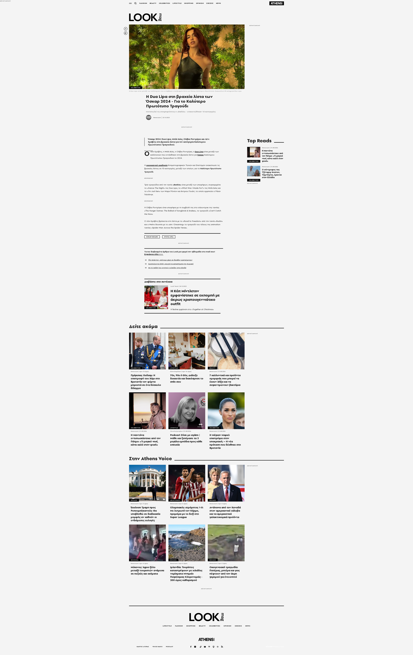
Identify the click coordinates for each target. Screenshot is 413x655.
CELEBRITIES (164, 3)
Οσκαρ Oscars (152, 237)
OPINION (200, 3)
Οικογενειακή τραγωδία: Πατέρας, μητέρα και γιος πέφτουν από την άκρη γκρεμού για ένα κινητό (225, 572)
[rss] (222, 646)
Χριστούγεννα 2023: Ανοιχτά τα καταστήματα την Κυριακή (170, 264)
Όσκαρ (200, 154)
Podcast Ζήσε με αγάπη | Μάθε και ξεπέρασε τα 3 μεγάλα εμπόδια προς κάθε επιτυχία (186, 439)
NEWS (218, 3)
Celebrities (135, 88)
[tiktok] (200, 646)
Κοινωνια (134, 560)
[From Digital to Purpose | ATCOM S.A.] (275, 646)
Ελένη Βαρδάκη (175, 371)
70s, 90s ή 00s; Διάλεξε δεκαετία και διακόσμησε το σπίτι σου (186, 378)
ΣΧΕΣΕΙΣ (209, 3)
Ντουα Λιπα (168, 237)
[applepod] (213, 646)
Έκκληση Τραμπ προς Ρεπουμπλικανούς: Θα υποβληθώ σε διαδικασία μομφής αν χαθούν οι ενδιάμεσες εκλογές (145, 514)
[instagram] (195, 646)
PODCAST (169, 646)
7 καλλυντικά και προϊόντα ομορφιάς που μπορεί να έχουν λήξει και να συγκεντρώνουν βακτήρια (225, 380)
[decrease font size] (125, 29)
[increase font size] (125, 33)
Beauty (212, 368)
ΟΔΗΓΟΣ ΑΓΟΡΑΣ (143, 646)
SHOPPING (188, 3)
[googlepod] (217, 646)
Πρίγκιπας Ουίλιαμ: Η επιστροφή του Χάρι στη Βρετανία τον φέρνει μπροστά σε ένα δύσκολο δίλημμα (146, 382)
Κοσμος (134, 500)
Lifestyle (174, 368)
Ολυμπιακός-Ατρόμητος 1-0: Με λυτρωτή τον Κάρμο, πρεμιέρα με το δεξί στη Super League (186, 512)
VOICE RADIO (158, 646)
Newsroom (157, 117)
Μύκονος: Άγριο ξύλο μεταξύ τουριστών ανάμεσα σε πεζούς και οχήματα (147, 570)
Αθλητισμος (175, 500)
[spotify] (209, 646)
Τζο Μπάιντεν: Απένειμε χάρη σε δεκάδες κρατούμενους (170, 260)
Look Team (174, 286)
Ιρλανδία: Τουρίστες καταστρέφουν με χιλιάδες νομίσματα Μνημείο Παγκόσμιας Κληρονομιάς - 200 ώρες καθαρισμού (186, 574)
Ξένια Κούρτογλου (176, 431)
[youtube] (204, 646)
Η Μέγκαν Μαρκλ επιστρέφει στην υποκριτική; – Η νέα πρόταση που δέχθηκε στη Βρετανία (225, 441)
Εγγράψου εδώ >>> (153, 254)
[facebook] (191, 646)
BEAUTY (153, 3)
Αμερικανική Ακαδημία (156, 165)
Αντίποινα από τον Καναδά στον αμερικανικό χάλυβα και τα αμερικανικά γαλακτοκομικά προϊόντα (225, 512)
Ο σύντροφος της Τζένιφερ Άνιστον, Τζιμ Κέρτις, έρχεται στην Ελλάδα (272, 173)
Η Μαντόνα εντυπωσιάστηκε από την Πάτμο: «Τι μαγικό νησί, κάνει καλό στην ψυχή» (272, 155)
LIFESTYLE (177, 3)
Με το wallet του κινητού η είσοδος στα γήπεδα (167, 268)
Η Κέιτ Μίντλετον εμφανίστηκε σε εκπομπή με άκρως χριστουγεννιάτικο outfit (195, 297)
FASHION (143, 3)
